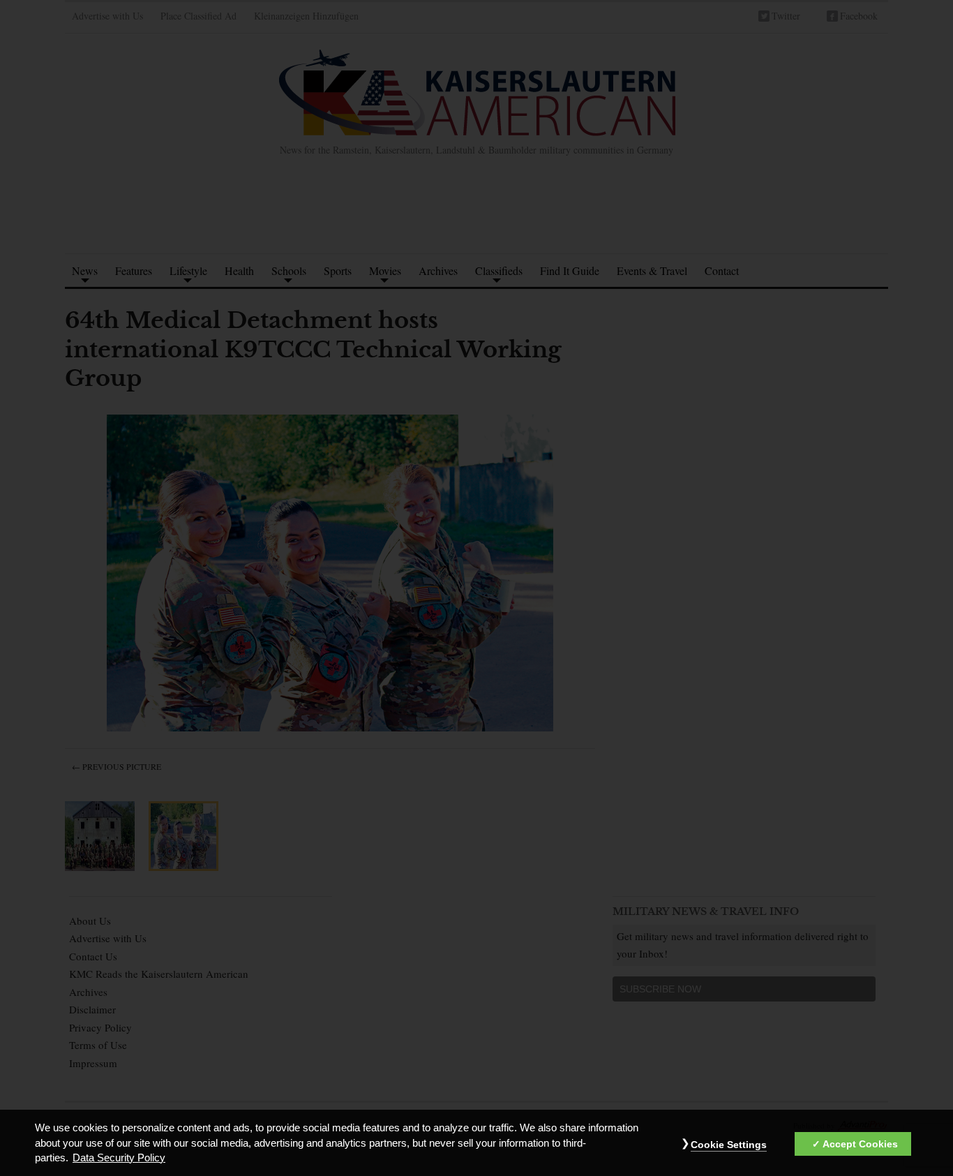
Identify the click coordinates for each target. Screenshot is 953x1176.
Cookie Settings (729, 1144)
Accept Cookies (860, 1143)
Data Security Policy (119, 1157)
